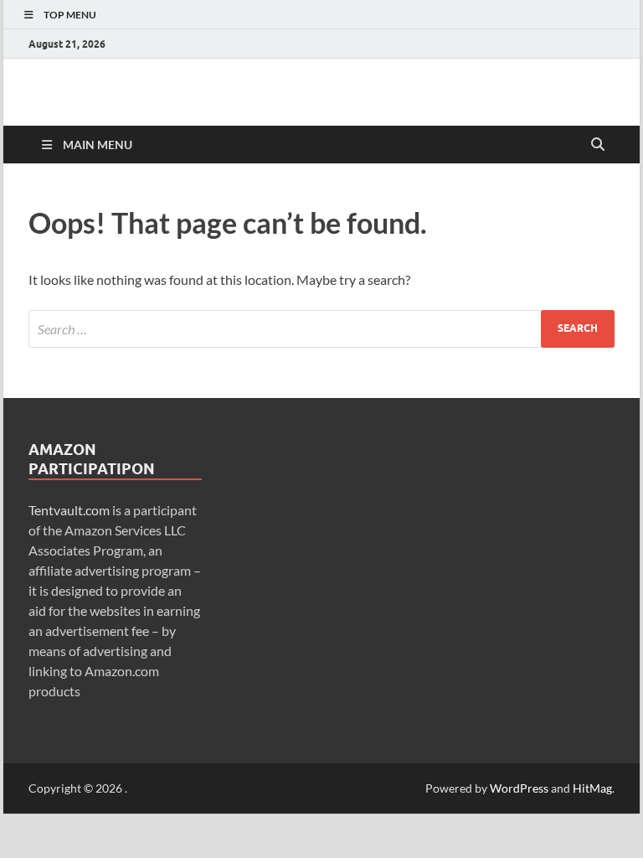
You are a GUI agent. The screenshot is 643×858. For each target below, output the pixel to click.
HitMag (592, 788)
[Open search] (597, 145)
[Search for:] (321, 329)
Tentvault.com (69, 510)
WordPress (519, 788)
